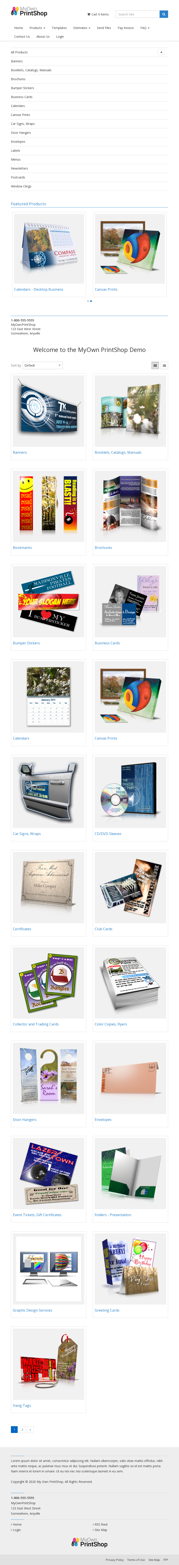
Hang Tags (22, 1405)
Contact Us (22, 36)
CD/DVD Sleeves (108, 833)
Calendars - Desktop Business (38, 289)
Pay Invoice (126, 28)
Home (18, 28)
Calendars (18, 106)
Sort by (16, 365)
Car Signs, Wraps (23, 124)
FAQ (143, 28)
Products (36, 28)
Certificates (22, 929)
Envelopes (18, 141)
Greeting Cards (107, 1310)
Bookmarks (22, 547)
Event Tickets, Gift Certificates (37, 1214)
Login (60, 36)
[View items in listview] (164, 365)
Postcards (18, 177)
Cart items (100, 14)
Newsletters (19, 168)
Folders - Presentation (113, 1214)
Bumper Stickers (22, 88)
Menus (16, 159)
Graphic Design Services (32, 1310)
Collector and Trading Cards (36, 1024)
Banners (17, 61)
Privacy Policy (115, 1560)
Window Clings (21, 186)
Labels (15, 150)
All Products (19, 52)
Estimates (80, 28)
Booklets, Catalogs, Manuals (31, 70)
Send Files (104, 28)
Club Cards (103, 929)
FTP (166, 1560)
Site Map (101, 1530)
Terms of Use (136, 1560)
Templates (59, 28)
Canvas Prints (20, 115)
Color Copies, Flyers (111, 1024)
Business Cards (22, 97)
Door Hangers (21, 133)
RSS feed (101, 1524)
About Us (43, 36)
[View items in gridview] (155, 365)
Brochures (18, 79)
